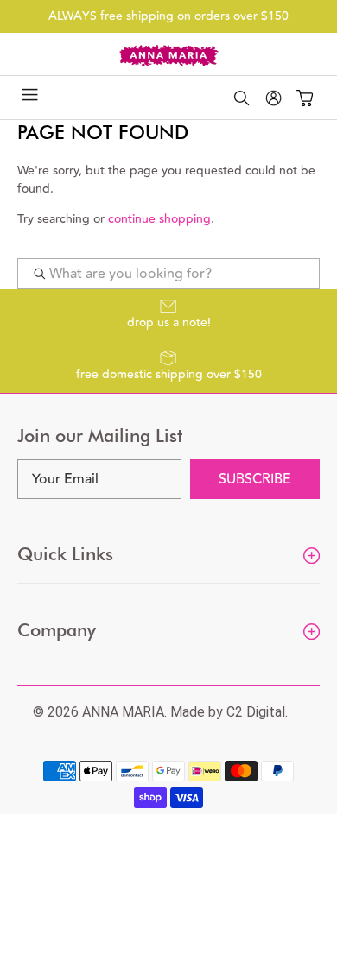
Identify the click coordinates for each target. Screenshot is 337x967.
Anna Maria (123, 712)
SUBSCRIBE (255, 479)
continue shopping (159, 219)
